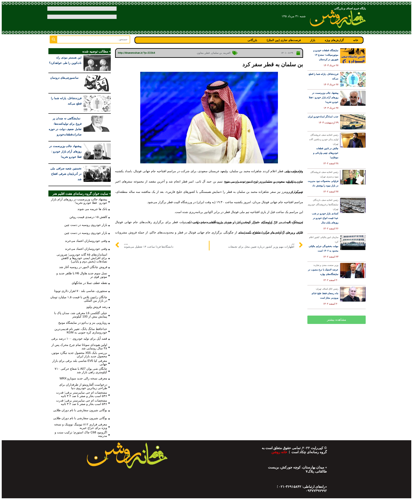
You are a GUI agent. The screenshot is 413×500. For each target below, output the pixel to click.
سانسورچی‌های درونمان (66, 77)
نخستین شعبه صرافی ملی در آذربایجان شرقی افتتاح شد (66, 174)
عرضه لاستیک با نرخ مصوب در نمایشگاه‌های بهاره (323, 269)
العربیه (226, 52)
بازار (312, 40)
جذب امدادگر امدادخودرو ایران (323, 116)
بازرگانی (252, 40)
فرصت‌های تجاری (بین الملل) (284, 40)
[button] (336, 320)
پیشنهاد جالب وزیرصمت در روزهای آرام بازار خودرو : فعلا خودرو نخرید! (323, 97)
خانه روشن (279, 452)
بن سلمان (216, 52)
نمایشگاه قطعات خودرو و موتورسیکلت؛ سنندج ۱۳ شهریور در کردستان (325, 55)
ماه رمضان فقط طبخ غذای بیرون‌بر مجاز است (324, 293)
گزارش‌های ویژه (334, 40)
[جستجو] (53, 39)
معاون (200, 52)
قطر (207, 52)
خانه (355, 40)
